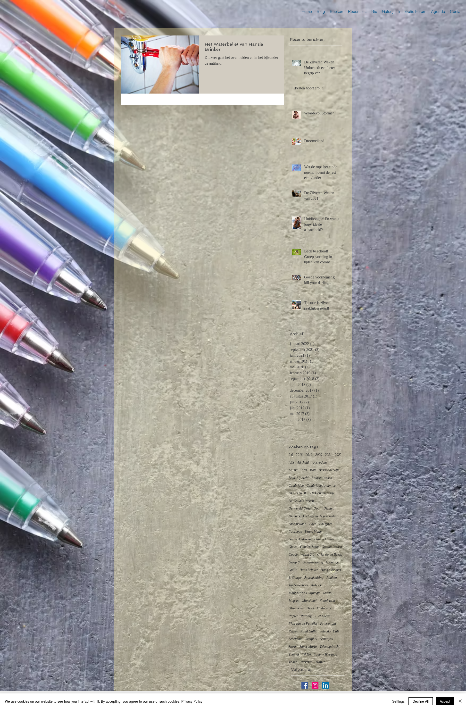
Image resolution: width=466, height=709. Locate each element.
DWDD (302, 493)
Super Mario (308, 646)
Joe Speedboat (298, 585)
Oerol (310, 608)
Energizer (325, 524)
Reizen (293, 631)
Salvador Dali (329, 631)
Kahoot (316, 585)
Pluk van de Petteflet (303, 623)
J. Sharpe (295, 577)
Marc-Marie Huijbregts (304, 593)
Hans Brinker (309, 570)
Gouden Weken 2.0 (301, 554)
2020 (318, 455)
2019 (309, 455)
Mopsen (294, 601)
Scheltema (295, 639)
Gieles (293, 547)
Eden (312, 524)
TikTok (306, 654)
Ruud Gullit (308, 631)
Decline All (421, 701)
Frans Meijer (314, 531)
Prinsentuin (328, 623)
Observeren (296, 608)
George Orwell (324, 539)
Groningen (333, 562)
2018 (299, 455)
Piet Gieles (322, 616)
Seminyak (326, 639)
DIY (291, 493)
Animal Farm (298, 470)
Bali (313, 470)
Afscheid (303, 462)
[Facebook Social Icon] (304, 685)
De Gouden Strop (322, 493)
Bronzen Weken (321, 478)
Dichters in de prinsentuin (320, 516)
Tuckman (306, 662)
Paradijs (306, 616)
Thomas (294, 654)
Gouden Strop (309, 547)
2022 (338, 455)
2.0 (291, 455)
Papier (293, 616)
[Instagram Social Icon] (315, 685)
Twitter (320, 662)
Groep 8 (294, 562)
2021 (328, 455)
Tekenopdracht (330, 646)
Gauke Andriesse (300, 539)
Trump (293, 662)
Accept (445, 701)
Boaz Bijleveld (298, 478)
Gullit (293, 570)
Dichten (329, 508)
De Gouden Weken (301, 501)
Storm (293, 646)
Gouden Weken (332, 547)
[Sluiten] (460, 701)
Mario (327, 593)
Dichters (294, 516)
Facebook (295, 531)
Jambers (331, 577)
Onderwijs (324, 608)
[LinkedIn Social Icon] (325, 685)
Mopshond (309, 601)
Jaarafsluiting (313, 577)
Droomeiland (297, 524)
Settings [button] (398, 701)
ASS (291, 462)
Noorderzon (327, 601)
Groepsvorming (312, 562)
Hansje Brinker (331, 570)
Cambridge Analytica (321, 485)
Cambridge (296, 485)
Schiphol (311, 639)
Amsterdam (319, 462)
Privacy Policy (191, 701)
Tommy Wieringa (325, 654)
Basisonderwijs (329, 470)
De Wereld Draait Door (305, 508)
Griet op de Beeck (329, 554)
